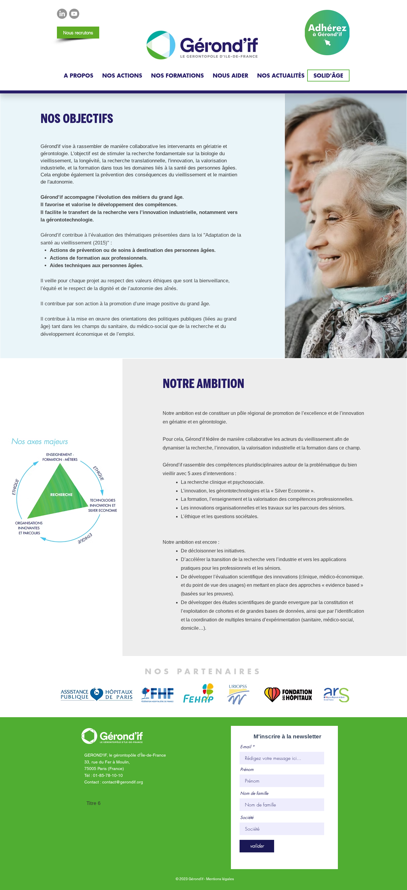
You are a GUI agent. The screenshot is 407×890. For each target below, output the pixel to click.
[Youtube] (74, 14)
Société (246, 817)
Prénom (247, 769)
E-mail (245, 747)
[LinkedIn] (62, 14)
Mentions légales (220, 879)
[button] (78, 75)
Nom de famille (254, 793)
